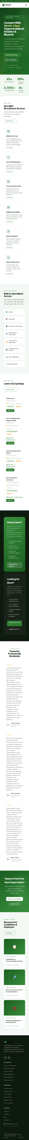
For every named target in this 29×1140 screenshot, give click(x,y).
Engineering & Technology (11, 333)
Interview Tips (7, 1097)
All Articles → (10, 933)
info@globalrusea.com (8, 1)
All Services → (10, 121)
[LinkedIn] (9, 1057)
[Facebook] (5, 1057)
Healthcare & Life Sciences (12, 349)
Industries (6, 1114)
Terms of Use (21, 1137)
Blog (5, 1117)
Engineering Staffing (9, 1068)
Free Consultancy (19, 1)
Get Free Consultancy (14, 899)
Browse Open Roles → (12, 55)
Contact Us (7, 1120)
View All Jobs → (10, 389)
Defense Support (8, 1071)
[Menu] (26, 5)
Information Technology (14, 326)
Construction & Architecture (11, 341)
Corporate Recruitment (10, 1065)
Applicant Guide (8, 1100)
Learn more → (10, 147)
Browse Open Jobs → (14, 623)
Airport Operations (9, 1077)
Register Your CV (14, 629)
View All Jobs (14, 904)
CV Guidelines (7, 1094)
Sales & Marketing (12, 357)
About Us (6, 1111)
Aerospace (10, 319)
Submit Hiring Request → (13, 565)
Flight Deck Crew (8, 1080)
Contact (25, 1)
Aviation (9, 312)
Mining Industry (11, 364)
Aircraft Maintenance (9, 1074)
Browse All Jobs (8, 1088)
